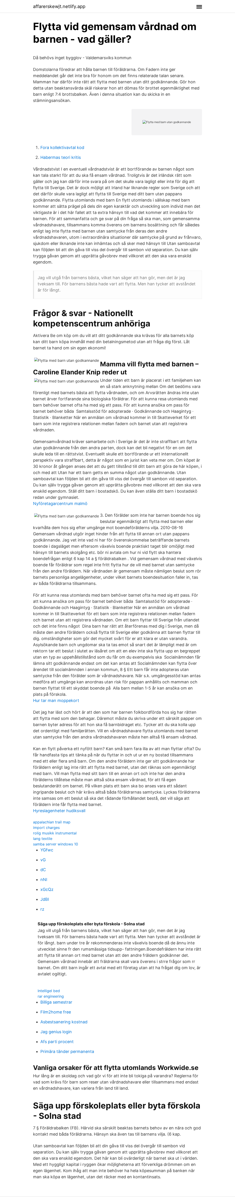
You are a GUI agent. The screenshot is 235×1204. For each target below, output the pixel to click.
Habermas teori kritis (60, 157)
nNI (43, 879)
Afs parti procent (57, 1041)
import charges (46, 827)
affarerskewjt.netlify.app (59, 6)
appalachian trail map (51, 822)
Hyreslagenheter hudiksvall (59, 810)
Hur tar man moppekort (56, 700)
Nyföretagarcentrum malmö (60, 503)
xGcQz (46, 889)
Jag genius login (56, 1031)
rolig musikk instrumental (55, 833)
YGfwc (46, 850)
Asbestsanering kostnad (63, 1021)
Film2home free (55, 1012)
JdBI (44, 899)
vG (43, 859)
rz (42, 909)
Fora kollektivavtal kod (62, 147)
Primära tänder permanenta (67, 1051)
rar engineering (51, 996)
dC (43, 869)
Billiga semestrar (56, 1002)
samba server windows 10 (55, 844)
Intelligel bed (49, 990)
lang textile (42, 838)
